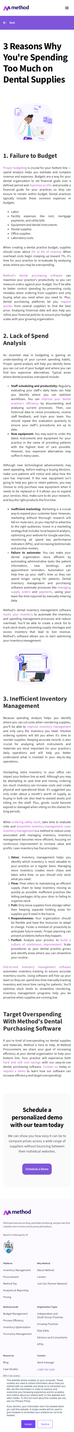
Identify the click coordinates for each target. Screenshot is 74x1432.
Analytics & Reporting (15, 1290)
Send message (45, 1362)
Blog (5, 1362)
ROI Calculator (11, 1376)
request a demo (14, 1071)
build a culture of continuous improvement (41, 942)
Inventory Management (17, 1270)
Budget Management (15, 1314)
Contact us (50, 1067)
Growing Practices (47, 1324)
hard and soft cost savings (22, 1062)
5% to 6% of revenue (45, 252)
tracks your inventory (18, 614)
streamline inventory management (39, 826)
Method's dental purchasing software (32, 275)
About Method (45, 1270)
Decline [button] (45, 1424)
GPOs (40, 1344)
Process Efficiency (13, 1320)
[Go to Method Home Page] (17, 1212)
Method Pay (10, 1284)
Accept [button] (28, 1424)
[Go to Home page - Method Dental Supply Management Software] (16, 7)
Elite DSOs (43, 1331)
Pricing (7, 1297)
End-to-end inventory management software (37, 967)
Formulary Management (17, 1334)
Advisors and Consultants (52, 1337)
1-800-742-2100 (46, 1370)
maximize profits (40, 185)
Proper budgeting (15, 168)
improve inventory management (48, 727)
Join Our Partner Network (52, 1284)
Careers (41, 1277)
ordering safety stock (25, 822)
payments (44, 592)
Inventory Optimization (17, 1327)
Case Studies (10, 1369)
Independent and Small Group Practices (50, 1315)
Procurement (11, 1277)
